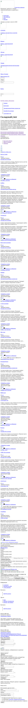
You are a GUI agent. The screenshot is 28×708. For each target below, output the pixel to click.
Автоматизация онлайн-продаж (8, 189)
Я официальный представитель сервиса (12, 698)
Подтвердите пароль (6, 695)
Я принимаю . (13, 699)
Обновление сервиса (6, 616)
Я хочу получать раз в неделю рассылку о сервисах (14, 700)
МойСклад (3, 392)
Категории (6, 15)
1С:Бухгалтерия (4, 303)
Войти (2, 702)
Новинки (3, 135)
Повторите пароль (5, 675)
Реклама (5, 19)
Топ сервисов (6, 17)
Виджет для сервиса (8, 602)
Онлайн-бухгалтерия (8, 110)
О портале (5, 585)
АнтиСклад (3, 481)
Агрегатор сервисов (19, 7)
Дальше (3, 642)
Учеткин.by (3, 215)
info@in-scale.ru (7, 593)
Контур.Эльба (4, 154)
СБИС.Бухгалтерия (5, 452)
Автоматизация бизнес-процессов (11, 108)
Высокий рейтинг (13, 134)
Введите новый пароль (6, 671)
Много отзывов (22, 134)
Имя (2, 689)
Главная (5, 103)
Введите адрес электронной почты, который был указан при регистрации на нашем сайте (13, 658)
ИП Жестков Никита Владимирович (18, 635)
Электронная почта (5, 639)
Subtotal (2, 272)
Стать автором (7, 587)
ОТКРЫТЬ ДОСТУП (5, 559)
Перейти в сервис (5, 174)
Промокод (21, 132)
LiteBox (2, 183)
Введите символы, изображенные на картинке (12, 650)
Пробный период (14, 132)
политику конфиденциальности (16, 699)
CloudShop (3, 511)
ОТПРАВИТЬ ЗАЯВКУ (19, 578)
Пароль (2, 692)
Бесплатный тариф (5, 132)
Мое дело (3, 332)
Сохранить (3, 678)
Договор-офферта (5, 636)
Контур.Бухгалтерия (6, 242)
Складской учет (7, 113)
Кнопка (2, 427)
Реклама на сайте (7, 586)
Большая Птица (4, 361)
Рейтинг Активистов (8, 601)
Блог (4, 18)
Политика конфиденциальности (8, 633)
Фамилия (3, 690)
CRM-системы (4, 518)
